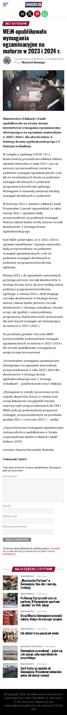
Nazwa (7, 506)
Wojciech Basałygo (33, 62)
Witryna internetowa (15, 526)
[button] (5, 4)
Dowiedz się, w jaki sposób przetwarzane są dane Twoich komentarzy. (31, 551)
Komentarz (10, 476)
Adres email (10, 516)
